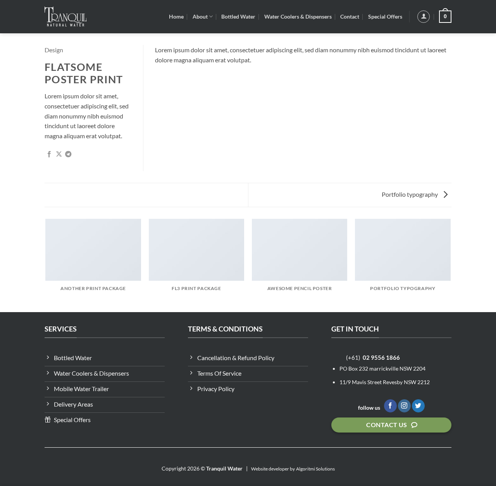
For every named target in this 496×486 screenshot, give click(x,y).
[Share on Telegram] (68, 154)
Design (54, 49)
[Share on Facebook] (49, 154)
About (200, 16)
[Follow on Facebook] (390, 405)
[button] (423, 16)
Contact (349, 16)
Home (176, 16)
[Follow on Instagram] (404, 405)
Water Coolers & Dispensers (298, 16)
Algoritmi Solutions (315, 469)
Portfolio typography (410, 194)
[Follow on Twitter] (418, 405)
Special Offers (385, 16)
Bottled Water (238, 16)
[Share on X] (59, 154)
